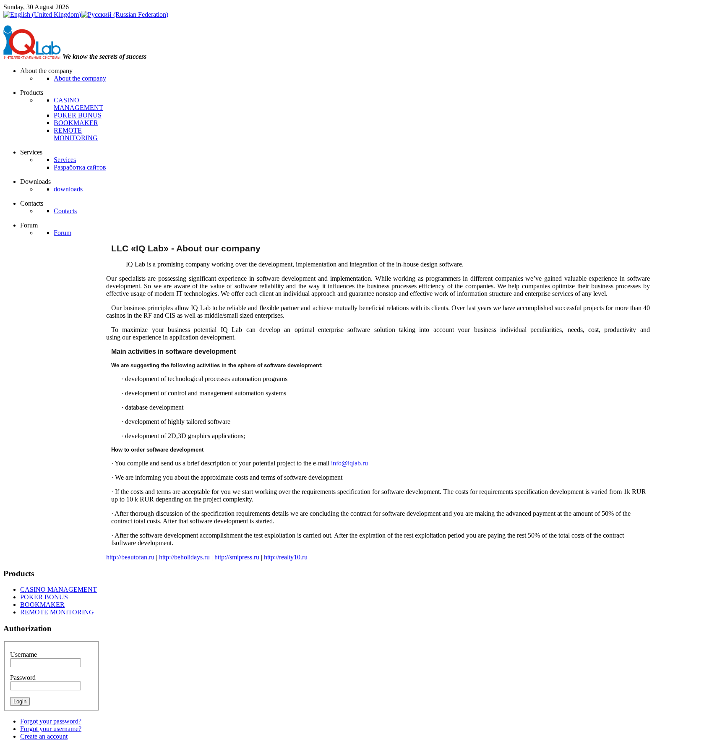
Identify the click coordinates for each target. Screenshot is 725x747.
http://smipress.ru (236, 557)
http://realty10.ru (286, 557)
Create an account (44, 736)
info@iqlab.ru (349, 463)
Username (23, 654)
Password (23, 677)
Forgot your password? (50, 721)
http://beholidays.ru (184, 557)
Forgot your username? (50, 728)
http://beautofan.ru (130, 557)
